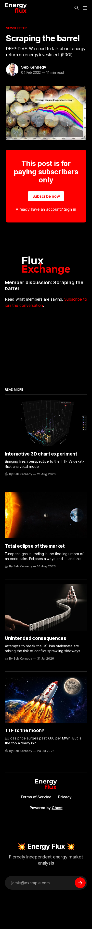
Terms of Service (35, 797)
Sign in (70, 209)
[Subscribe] (80, 882)
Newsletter (16, 28)
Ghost (57, 807)
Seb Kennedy (33, 67)
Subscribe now (46, 196)
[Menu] (85, 8)
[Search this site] (76, 8)
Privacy (65, 797)
